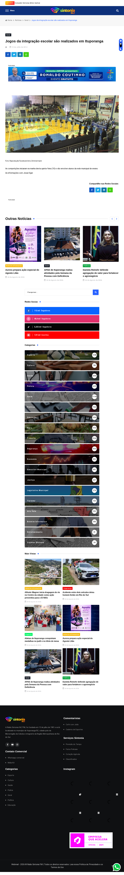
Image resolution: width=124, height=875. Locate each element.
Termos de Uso (57, 867)
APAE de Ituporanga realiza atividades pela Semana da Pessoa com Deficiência (19, 273)
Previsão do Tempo (73, 744)
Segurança (67, 588)
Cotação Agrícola (73, 754)
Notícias (18, 20)
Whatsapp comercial (16, 758)
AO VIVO (10, 3)
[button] (112, 219)
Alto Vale (87, 266)
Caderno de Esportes (74, 729)
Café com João (72, 725)
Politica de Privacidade (89, 864)
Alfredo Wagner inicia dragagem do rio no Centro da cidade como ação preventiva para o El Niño (42, 595)
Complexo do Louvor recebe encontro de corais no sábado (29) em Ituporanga (100, 273)
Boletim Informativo (33, 588)
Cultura (11, 780)
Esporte (29, 634)
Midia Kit (11, 763)
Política (48, 266)
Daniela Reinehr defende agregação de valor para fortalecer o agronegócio (62, 273)
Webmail (15, 864)
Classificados (71, 759)
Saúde (10, 785)
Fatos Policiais (72, 749)
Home (9, 20)
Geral (26, 20)
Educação (12, 805)
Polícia (10, 790)
